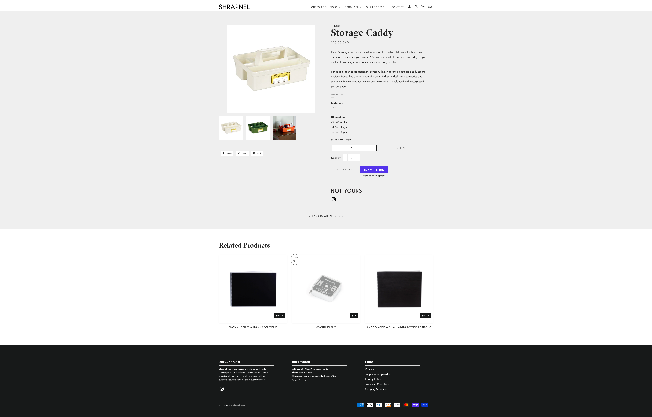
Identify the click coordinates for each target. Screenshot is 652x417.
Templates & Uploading (378, 374)
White (354, 148)
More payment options (374, 175)
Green (401, 148)
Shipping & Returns (376, 389)
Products (352, 7)
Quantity (336, 158)
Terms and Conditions (377, 384)
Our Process (375, 7)
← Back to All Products (326, 216)
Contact (397, 7)
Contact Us (371, 369)
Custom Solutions (325, 7)
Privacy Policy (373, 379)
